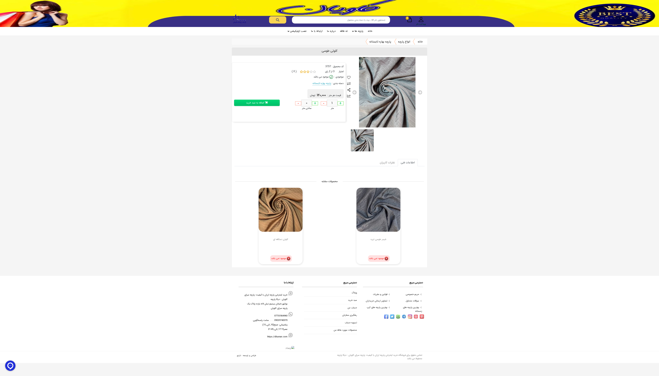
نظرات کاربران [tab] (387, 162)
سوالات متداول (413, 301)
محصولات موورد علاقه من (345, 330)
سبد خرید (352, 300)
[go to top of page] (4, 341)
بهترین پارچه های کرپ (377, 307)
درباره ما (331, 31)
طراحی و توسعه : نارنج (246, 355)
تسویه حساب (351, 322)
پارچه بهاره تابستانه (380, 42)
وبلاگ (354, 293)
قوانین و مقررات (380, 294)
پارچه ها (359, 31)
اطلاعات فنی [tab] (408, 162)
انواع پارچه (404, 42)
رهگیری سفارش (349, 315)
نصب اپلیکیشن (298, 31)
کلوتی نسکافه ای (280, 239)
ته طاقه (344, 31)
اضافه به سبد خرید (255, 103)
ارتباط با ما (316, 31)
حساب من (352, 308)
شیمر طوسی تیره (378, 239)
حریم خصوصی (413, 294)
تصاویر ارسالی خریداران (377, 301)
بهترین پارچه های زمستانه (412, 309)
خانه (370, 31)
